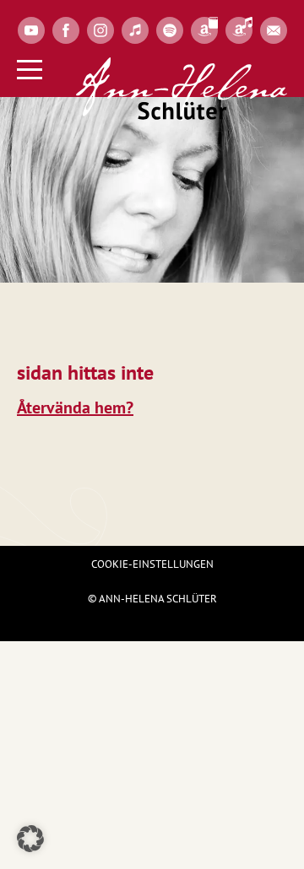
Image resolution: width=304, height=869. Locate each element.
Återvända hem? (75, 407)
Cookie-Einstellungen (152, 564)
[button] (30, 838)
